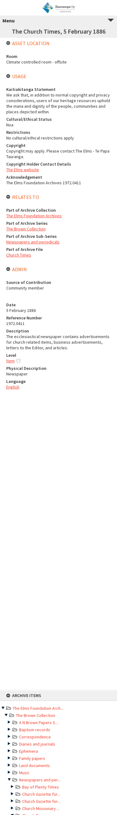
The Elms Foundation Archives (34, 216)
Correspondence (35, 737)
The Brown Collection (35, 715)
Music (24, 772)
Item (10, 361)
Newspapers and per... (40, 780)
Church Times (18, 255)
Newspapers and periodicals (33, 242)
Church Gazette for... (41, 794)
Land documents (34, 765)
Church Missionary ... (41, 808)
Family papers (32, 758)
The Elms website (22, 169)
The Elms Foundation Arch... (38, 708)
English (12, 387)
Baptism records (34, 730)
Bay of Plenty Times (40, 787)
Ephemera (28, 751)
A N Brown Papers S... (38, 722)
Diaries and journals (37, 744)
